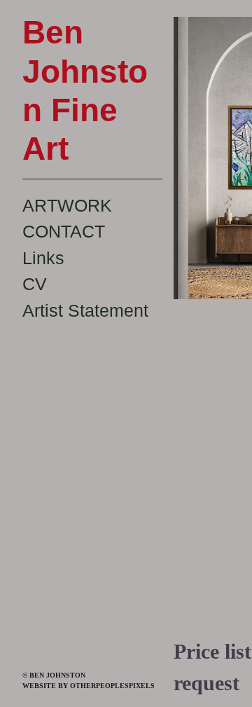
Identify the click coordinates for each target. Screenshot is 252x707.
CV (34, 284)
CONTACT (63, 231)
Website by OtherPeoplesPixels (88, 685)
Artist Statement (85, 310)
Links (43, 258)
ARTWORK (67, 205)
